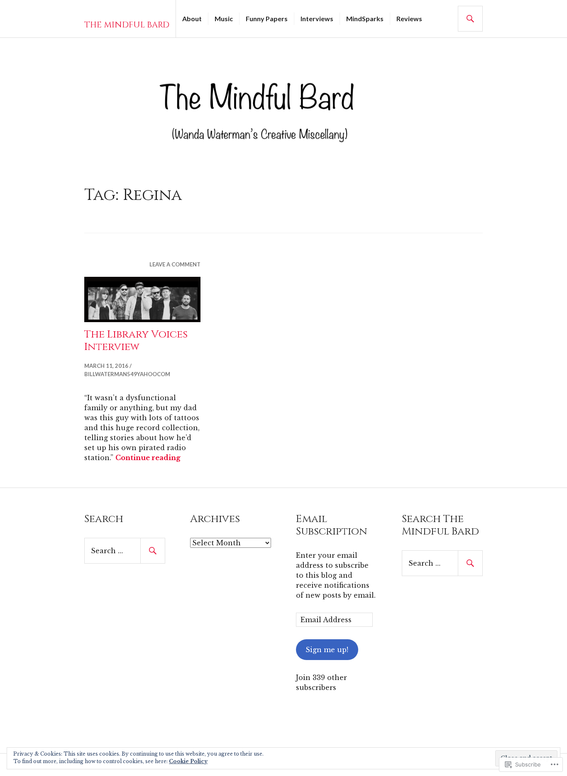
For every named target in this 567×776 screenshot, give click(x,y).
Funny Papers (267, 18)
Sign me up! (326, 649)
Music (224, 18)
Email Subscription (331, 525)
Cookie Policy (188, 761)
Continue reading (148, 457)
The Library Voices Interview (136, 341)
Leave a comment (174, 264)
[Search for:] (124, 551)
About (192, 18)
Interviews (317, 18)
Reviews (409, 18)
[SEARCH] (470, 19)
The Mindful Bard (126, 24)
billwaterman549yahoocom (127, 374)
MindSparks (365, 18)
